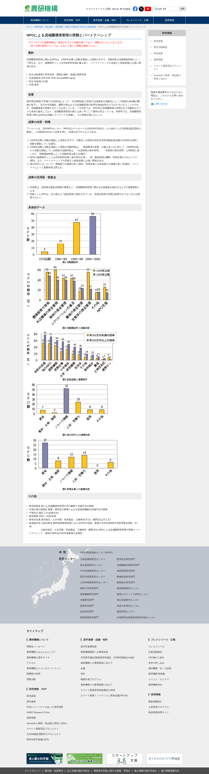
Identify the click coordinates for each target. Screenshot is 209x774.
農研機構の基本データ (38, 657)
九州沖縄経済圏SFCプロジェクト (44, 734)
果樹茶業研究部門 (89, 617)
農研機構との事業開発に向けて (97, 663)
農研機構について (40, 20)
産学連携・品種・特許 (104, 20)
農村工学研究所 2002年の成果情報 (80, 27)
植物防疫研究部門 (126, 576)
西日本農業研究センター (92, 576)
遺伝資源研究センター (128, 600)
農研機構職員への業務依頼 (94, 652)
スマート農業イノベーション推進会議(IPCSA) (104, 695)
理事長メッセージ (36, 646)
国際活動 (31, 679)
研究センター (67, 558)
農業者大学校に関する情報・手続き (112, 770)
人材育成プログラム (158, 707)
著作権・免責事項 (54, 770)
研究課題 (31, 696)
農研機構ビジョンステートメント (44, 668)
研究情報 (39, 27)
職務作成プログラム (91, 679)
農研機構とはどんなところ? (41, 652)
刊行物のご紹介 (156, 657)
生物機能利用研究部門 (128, 565)
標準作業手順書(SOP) (38, 739)
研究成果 (49, 27)
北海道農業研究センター (92, 559)
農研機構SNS (155, 684)
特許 (83, 673)
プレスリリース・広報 (137, 20)
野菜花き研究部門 (126, 559)
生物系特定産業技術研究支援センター (136, 617)
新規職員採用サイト (158, 712)
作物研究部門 (87, 600)
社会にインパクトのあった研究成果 (45, 707)
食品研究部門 (87, 611)
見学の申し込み (156, 663)
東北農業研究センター (91, 565)
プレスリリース (156, 646)
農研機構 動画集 (156, 673)
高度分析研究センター (128, 605)
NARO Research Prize (38, 712)
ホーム (29, 27)
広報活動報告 (155, 652)
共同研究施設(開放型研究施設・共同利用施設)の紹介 (108, 657)
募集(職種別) (154, 701)
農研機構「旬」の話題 (159, 668)
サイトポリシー (33, 770)
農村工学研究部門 (89, 588)
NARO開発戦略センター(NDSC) (96, 552)
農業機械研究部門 (89, 594)
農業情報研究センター (128, 588)
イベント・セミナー (158, 679)
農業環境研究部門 (126, 570)
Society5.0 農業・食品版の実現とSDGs (47, 723)
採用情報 (169, 20)
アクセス (31, 663)
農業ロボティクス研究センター (133, 594)
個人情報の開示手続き (145, 770)
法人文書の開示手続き (78, 770)
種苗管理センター (126, 611)
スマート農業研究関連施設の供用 (98, 690)
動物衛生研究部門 (126, 582)
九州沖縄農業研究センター (94, 582)
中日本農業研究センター (92, 570)
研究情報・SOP (72, 20)
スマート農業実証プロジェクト (43, 728)
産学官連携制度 (89, 646)
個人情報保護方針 (170, 770)
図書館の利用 (33, 673)
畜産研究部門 (87, 605)
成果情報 (59, 27)
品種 (83, 668)
